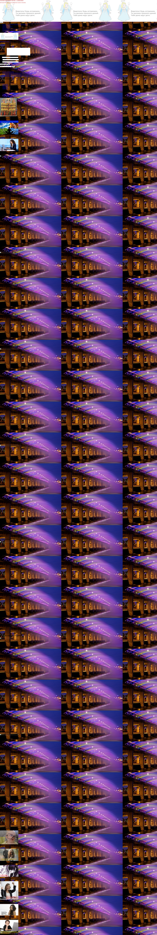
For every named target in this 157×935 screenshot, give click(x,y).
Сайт (1, 61)
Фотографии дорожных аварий (9, 31)
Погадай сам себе (6, 27)
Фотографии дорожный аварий (9, 96)
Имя (1, 57)
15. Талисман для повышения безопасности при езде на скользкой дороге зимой (19, 72)
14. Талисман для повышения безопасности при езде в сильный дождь (17, 74)
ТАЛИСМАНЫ (5, 30)
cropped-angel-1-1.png (4, 41)
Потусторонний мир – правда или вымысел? (11, 28)
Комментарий (3, 55)
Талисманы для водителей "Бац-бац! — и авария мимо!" (12, 0)
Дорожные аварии (6, 25)
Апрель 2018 (5, 87)
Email (1, 59)
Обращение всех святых (7, 26)
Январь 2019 (5, 86)
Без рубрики (5, 94)
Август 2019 (5, 84)
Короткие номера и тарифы (8, 71)
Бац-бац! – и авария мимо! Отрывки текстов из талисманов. (15, 24)
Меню (1, 22)
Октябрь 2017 (5, 88)
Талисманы (4, 95)
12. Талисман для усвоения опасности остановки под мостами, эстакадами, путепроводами (21, 76)
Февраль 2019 (5, 85)
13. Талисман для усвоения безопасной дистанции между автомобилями (17, 75)
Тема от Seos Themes (38, 934)
